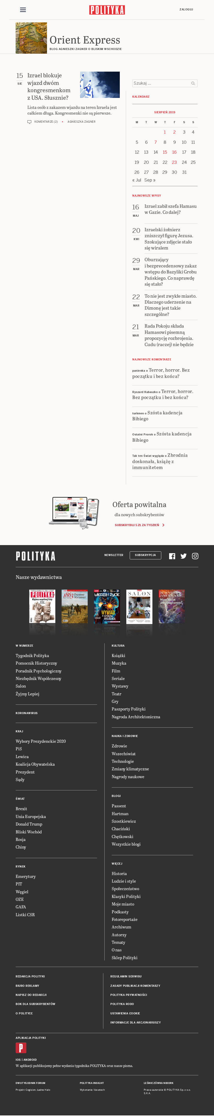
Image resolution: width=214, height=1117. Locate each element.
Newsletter (113, 555)
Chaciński (121, 829)
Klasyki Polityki (126, 896)
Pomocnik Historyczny (36, 663)
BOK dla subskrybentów (36, 1004)
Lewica (22, 756)
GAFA (21, 907)
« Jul (136, 180)
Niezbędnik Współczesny (38, 678)
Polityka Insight (92, 1083)
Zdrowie (119, 746)
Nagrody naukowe (128, 776)
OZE (20, 899)
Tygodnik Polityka (32, 655)
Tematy (118, 942)
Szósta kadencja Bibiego (157, 415)
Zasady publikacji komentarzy (135, 986)
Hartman (120, 813)
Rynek (21, 866)
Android (30, 1060)
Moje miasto (123, 904)
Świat (20, 799)
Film (116, 671)
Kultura (118, 645)
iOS (18, 1060)
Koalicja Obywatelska (35, 764)
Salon (21, 686)
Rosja (21, 839)
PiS (19, 749)
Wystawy (120, 686)
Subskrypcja (145, 555)
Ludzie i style (124, 881)
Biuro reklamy (27, 986)
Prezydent (25, 772)
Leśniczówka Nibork (158, 1083)
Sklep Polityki (125, 957)
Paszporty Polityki (129, 709)
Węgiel (22, 892)
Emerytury (26, 876)
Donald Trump (29, 824)
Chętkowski (122, 836)
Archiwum (121, 927)
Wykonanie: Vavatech (92, 1089)
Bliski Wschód (29, 832)
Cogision (31, 1089)
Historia (119, 873)
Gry (115, 701)
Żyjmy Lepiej (27, 694)
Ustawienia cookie (125, 1013)
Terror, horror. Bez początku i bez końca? (161, 372)
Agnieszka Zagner (82, 121)
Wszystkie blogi (126, 844)
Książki (118, 655)
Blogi (116, 796)
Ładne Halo (43, 1089)
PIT (19, 884)
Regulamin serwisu (126, 976)
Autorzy (119, 935)
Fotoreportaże (125, 919)
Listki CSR (25, 915)
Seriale (118, 678)
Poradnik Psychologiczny (39, 671)
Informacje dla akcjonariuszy (135, 1022)
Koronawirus (27, 713)
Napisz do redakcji (31, 995)
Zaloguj (186, 9)
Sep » (150, 180)
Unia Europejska (31, 816)
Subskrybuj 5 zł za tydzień (137, 525)
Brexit (21, 809)
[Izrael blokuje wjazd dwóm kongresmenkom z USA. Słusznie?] (100, 85)
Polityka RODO (122, 1004)
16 (174, 152)
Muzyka (119, 663)
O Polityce (24, 1013)
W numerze (24, 645)
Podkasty (120, 912)
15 (165, 152)
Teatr (116, 694)
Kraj (19, 731)
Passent (119, 806)
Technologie (123, 761)
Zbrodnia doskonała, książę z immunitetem (160, 461)
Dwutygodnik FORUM (30, 1083)
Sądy (20, 779)
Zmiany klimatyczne (130, 769)
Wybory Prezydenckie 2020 (41, 741)
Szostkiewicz (124, 821)
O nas (117, 950)
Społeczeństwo (125, 888)
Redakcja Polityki (30, 976)
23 (174, 162)
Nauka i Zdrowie (125, 736)
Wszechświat (124, 754)
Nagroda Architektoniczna (136, 717)
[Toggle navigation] (23, 9)
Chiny (21, 847)
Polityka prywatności (128, 995)
